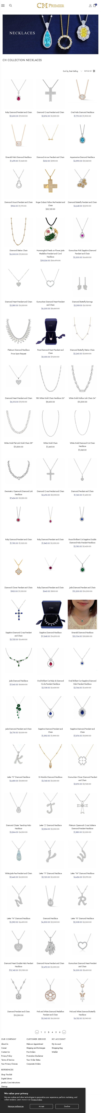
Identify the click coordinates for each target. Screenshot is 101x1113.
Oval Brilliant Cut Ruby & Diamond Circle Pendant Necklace (50, 682)
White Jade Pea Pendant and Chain (18, 873)
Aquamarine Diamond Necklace (82, 157)
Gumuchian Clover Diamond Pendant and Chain (82, 779)
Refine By (88, 71)
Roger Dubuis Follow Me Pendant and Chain (50, 204)
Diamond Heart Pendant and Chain (18, 301)
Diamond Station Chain (18, 250)
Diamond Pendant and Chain (82, 491)
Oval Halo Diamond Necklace (82, 112)
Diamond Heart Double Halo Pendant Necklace (18, 965)
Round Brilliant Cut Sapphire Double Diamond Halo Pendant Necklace (82, 541)
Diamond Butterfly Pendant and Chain (82, 202)
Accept (41, 1106)
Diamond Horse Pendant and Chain (50, 963)
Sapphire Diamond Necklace (50, 632)
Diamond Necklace (50, 918)
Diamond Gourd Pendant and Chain (19, 202)
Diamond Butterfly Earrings (82, 301)
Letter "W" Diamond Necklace (82, 873)
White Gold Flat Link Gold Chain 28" (18, 443)
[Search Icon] (10, 5)
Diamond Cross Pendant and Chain (50, 112)
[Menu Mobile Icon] (2, 5)
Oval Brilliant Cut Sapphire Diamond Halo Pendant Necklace (82, 682)
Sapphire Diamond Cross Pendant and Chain (19, 634)
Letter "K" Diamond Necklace (18, 777)
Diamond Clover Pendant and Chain (18, 587)
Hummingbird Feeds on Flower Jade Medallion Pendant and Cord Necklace (50, 253)
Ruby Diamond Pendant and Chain (18, 112)
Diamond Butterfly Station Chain (82, 350)
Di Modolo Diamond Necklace (50, 777)
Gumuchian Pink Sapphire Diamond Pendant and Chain (82, 252)
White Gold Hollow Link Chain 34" (82, 398)
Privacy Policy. (36, 1099)
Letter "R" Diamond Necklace (82, 918)
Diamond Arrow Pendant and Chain (50, 157)
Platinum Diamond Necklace (18, 350)
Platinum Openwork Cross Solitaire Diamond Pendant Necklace (82, 827)
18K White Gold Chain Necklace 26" (50, 398)
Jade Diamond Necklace (18, 680)
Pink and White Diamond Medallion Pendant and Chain (50, 1013)
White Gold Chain (50, 443)
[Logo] (50, 5)
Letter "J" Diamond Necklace (50, 825)
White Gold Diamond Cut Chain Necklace (82, 445)
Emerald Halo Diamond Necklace (18, 157)
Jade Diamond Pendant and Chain (82, 587)
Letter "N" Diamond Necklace (18, 918)
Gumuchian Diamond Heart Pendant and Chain (50, 303)
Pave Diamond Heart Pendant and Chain (50, 351)
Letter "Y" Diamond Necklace (50, 873)
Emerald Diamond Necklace (82, 632)
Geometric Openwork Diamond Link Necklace (19, 493)
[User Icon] (90, 5)
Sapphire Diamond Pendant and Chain (50, 730)
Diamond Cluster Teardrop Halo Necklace (18, 827)
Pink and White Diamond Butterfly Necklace (82, 1013)
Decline (67, 1106)
